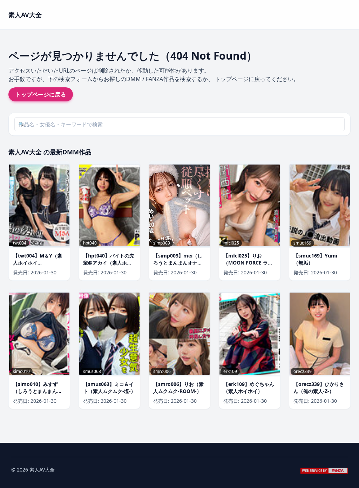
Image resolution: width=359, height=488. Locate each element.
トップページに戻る (40, 94)
